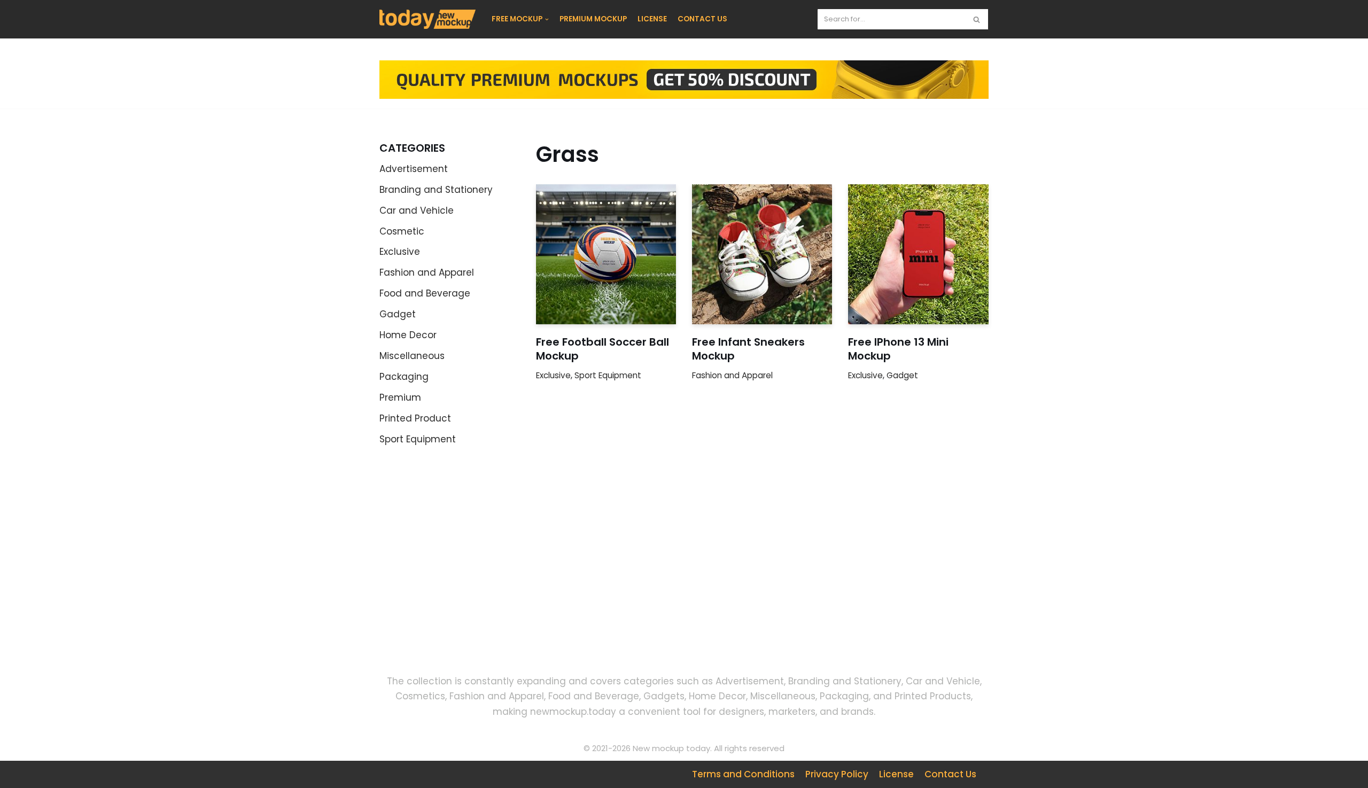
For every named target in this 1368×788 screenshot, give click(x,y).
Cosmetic (401, 231)
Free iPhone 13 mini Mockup (898, 348)
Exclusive (399, 251)
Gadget (397, 314)
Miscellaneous (412, 355)
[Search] (977, 19)
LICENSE (652, 19)
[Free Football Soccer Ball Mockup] (606, 254)
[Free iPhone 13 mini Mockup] (918, 254)
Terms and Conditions (743, 774)
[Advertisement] (475, 569)
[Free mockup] (427, 19)
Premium (400, 397)
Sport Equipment (417, 439)
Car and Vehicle (416, 210)
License (896, 774)
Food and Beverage (424, 293)
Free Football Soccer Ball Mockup (602, 348)
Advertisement (413, 168)
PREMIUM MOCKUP (593, 19)
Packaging (404, 376)
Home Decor (408, 335)
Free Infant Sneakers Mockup (748, 348)
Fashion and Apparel (426, 272)
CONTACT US (702, 19)
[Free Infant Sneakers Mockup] (762, 254)
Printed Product (415, 418)
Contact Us (950, 774)
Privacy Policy (836, 774)
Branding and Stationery (436, 189)
